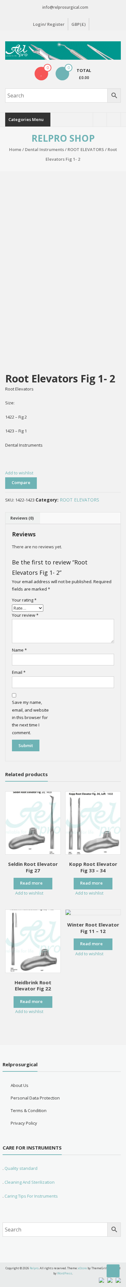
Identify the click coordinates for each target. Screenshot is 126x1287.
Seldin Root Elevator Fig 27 (33, 867)
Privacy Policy (24, 1123)
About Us (19, 1085)
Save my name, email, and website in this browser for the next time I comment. (30, 717)
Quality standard (21, 1168)
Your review (25, 615)
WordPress (64, 1273)
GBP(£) (78, 24)
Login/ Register (49, 24)
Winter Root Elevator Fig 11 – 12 (93, 927)
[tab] (22, 518)
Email (19, 672)
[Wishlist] (41, 73)
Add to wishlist (19, 473)
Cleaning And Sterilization (29, 1182)
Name (19, 650)
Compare (21, 482)
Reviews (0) (22, 518)
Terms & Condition (29, 1110)
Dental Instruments (44, 149)
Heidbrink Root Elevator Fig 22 (33, 985)
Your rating (24, 600)
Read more (31, 883)
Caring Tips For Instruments (31, 1196)
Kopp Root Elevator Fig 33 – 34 (93, 867)
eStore (82, 1268)
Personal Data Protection (35, 1098)
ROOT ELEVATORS (86, 149)
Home (15, 149)
